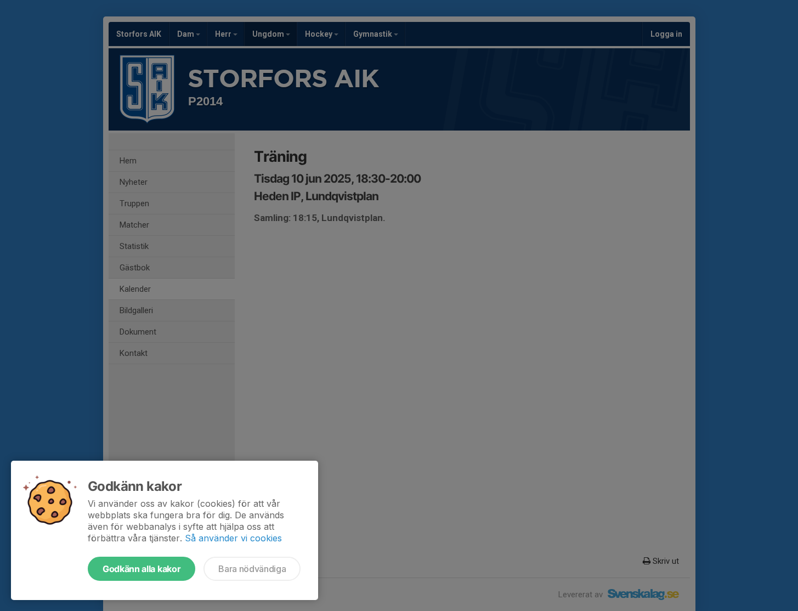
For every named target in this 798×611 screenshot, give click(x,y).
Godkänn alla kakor (141, 568)
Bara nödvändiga (252, 568)
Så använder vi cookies (233, 538)
